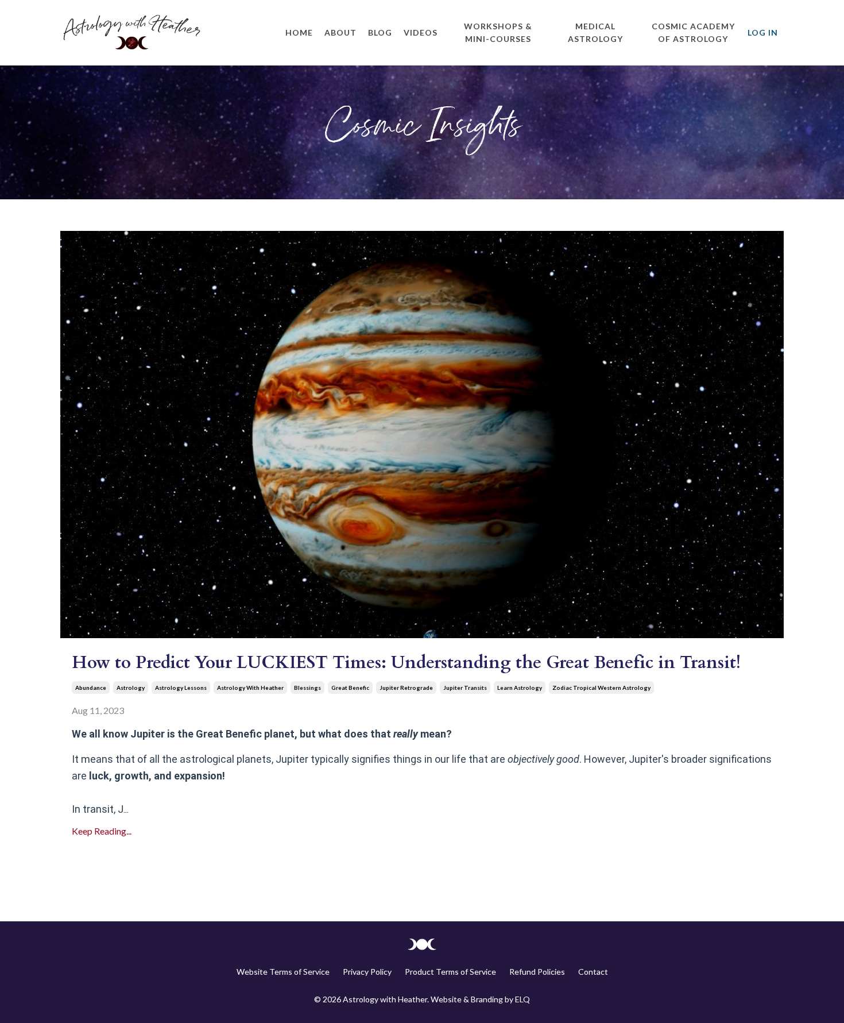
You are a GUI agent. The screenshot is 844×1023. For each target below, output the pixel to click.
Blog (380, 32)
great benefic (350, 687)
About (340, 32)
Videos (421, 32)
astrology (131, 687)
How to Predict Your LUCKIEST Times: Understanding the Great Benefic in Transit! (406, 662)
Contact (593, 971)
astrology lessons (181, 687)
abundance (90, 687)
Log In (763, 32)
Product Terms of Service (450, 971)
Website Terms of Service (283, 971)
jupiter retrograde (406, 687)
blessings (307, 687)
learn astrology (519, 687)
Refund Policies (537, 971)
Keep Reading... (101, 830)
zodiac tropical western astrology (601, 687)
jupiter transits (465, 687)
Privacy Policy (367, 971)
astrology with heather (250, 687)
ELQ (522, 999)
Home (299, 32)
